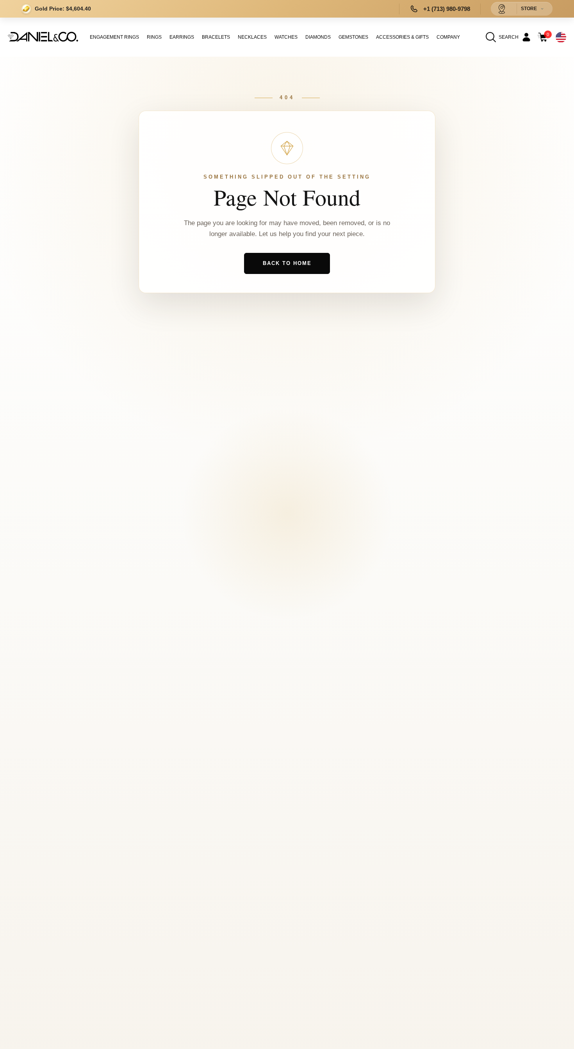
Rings (154, 37)
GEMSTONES (353, 37)
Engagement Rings (114, 37)
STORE (529, 8)
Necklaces (252, 37)
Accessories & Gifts (402, 37)
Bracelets (216, 37)
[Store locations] (501, 9)
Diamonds (318, 37)
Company (448, 37)
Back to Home (287, 263)
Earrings (181, 37)
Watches (286, 37)
